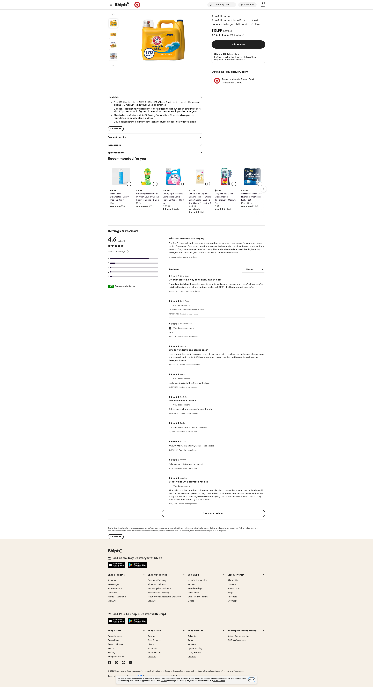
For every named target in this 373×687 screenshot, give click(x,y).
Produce (112, 592)
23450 (238, 83)
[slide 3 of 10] (113, 45)
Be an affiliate (115, 644)
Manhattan (154, 652)
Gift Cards (193, 592)
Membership (195, 588)
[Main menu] (111, 5)
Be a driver (113, 640)
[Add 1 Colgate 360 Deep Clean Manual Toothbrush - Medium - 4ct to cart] (234, 184)
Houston (152, 648)
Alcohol (112, 580)
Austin (151, 636)
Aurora (191, 640)
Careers (232, 584)
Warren (192, 644)
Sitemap (232, 601)
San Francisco (155, 640)
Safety (111, 652)
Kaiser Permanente (238, 636)
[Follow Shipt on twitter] (130, 663)
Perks (111, 648)
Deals (191, 601)
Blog (230, 592)
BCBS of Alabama (237, 640)
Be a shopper (115, 636)
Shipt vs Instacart (198, 597)
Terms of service (116, 676)
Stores (191, 584)
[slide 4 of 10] (113, 56)
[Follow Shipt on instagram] (116, 663)
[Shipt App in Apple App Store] (116, 565)
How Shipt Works (197, 580)
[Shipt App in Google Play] (137, 565)
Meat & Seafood (117, 597)
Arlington (193, 636)
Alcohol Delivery (157, 584)
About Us (233, 580)
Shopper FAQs (116, 656)
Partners (232, 597)
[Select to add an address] (127, 5)
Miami (151, 644)
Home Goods (115, 588)
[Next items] (264, 189)
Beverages (113, 584)
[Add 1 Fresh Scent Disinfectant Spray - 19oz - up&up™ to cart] (129, 184)
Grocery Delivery (157, 580)
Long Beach (194, 652)
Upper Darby (195, 648)
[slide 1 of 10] (113, 23)
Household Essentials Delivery (164, 597)
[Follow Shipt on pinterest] (123, 663)
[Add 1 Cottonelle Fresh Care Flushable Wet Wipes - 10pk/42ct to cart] (260, 184)
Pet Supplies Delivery (159, 588)
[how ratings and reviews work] (127, 251)
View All (112, 601)
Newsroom (234, 588)
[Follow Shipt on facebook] (109, 663)
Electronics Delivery (158, 592)
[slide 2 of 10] (113, 34)
